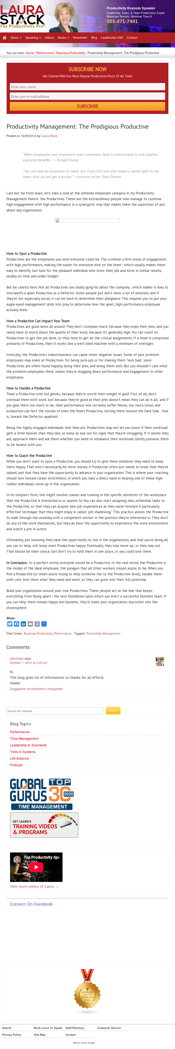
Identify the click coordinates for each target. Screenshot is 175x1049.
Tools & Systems (22, 751)
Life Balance (19, 758)
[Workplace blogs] (87, 993)
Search (6, 1028)
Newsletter (80, 37)
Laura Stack (49, 136)
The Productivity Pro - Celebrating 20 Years (39, 17)
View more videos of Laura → (34, 886)
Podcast (16, 764)
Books (62, 37)
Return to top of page (84, 1042)
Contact (132, 37)
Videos (49, 37)
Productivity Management (103, 633)
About (15, 37)
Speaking (32, 37)
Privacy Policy (11, 1035)
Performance (45, 53)
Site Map (39, 1035)
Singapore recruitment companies (36, 688)
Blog (94, 37)
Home (30, 53)
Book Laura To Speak (48, 1028)
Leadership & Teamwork (28, 745)
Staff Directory (75, 1028)
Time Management (24, 738)
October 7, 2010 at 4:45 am (28, 662)
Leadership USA (112, 37)
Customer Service (109, 1028)
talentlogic (17, 658)
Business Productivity (70, 53)
